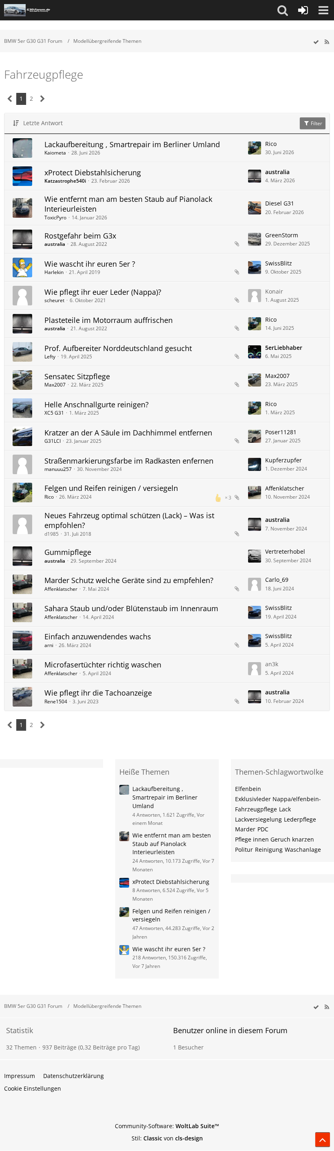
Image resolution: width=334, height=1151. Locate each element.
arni (48, 645)
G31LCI (52, 440)
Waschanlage (303, 849)
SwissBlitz (278, 263)
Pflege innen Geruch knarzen (274, 839)
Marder (245, 829)
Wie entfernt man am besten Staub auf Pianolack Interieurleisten (128, 204)
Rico (271, 144)
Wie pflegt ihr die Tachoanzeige (98, 693)
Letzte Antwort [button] (43, 123)
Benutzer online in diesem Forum (230, 1030)
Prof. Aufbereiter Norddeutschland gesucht (118, 348)
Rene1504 (55, 701)
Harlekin (54, 272)
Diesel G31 (279, 203)
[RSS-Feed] (326, 42)
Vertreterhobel (285, 551)
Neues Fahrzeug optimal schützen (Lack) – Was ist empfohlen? (129, 520)
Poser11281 (281, 432)
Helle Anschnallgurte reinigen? (96, 404)
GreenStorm (281, 235)
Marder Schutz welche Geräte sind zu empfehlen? (128, 580)
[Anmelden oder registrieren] (303, 10)
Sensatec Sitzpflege (77, 376)
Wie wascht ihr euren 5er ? (89, 264)
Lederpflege (300, 819)
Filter (316, 123)
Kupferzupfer (283, 460)
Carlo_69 (276, 579)
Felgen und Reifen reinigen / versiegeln (111, 488)
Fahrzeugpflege (256, 809)
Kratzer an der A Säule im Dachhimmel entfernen (128, 432)
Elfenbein (248, 789)
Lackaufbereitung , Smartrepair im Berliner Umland (132, 144)
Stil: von (167, 1138)
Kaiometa (55, 152)
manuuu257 (58, 469)
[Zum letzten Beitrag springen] (254, 148)
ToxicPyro (55, 217)
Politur (244, 849)
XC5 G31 (54, 412)
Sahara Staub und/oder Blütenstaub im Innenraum (131, 608)
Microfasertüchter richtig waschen (102, 664)
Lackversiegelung (258, 819)
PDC (262, 829)
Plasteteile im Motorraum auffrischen (108, 320)
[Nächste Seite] (42, 99)
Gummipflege (67, 552)
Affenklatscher (284, 488)
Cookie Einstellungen (32, 1088)
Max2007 (55, 384)
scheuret (54, 300)
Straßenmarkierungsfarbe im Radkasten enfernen (128, 461)
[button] (283, 10)
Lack (285, 809)
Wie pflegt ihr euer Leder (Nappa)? (102, 292)
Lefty (49, 356)
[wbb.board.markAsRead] (316, 42)
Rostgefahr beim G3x (80, 236)
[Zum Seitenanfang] (322, 1139)
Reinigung (269, 849)
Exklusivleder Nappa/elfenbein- (278, 799)
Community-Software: (167, 1126)
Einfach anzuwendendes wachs (97, 636)
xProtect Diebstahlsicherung (92, 172)
